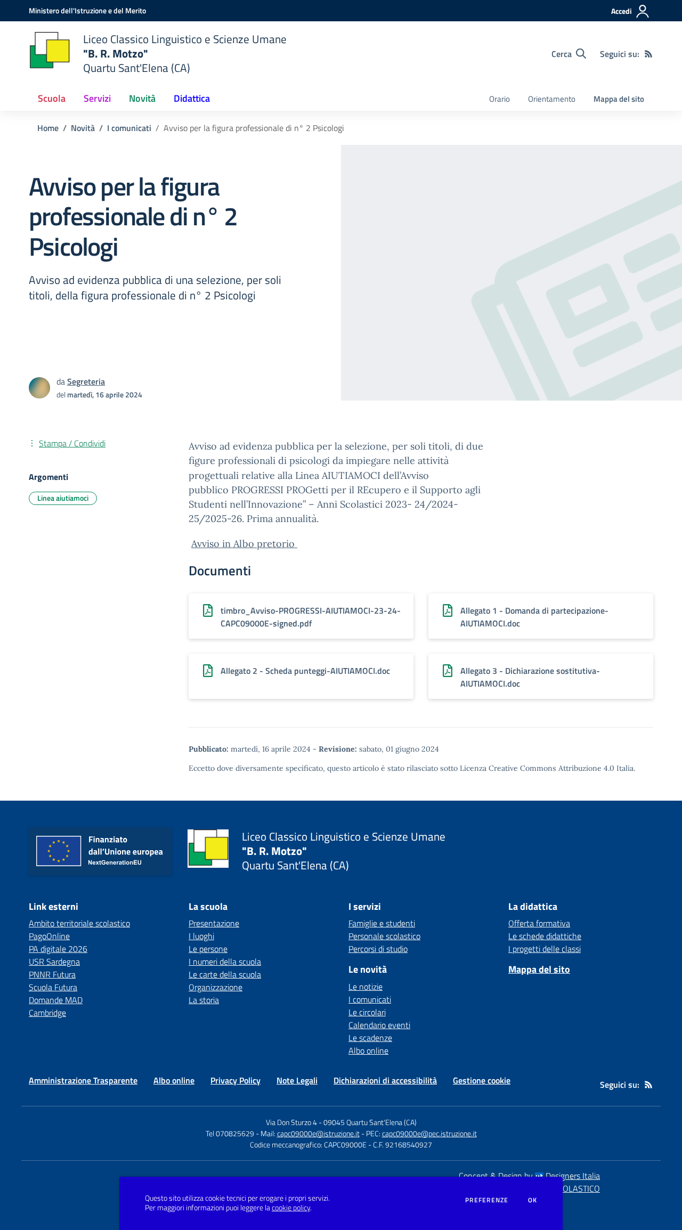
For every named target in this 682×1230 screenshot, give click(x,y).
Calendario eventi (379, 1025)
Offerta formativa (539, 923)
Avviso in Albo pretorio (244, 543)
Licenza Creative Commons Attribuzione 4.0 (537, 768)
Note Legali (297, 1080)
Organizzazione (215, 987)
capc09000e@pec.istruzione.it (429, 1133)
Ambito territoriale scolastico (79, 923)
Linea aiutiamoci (62, 497)
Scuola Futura (53, 987)
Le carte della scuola (225, 974)
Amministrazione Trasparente (83, 1080)
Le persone (208, 948)
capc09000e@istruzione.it (318, 1133)
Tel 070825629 (230, 1133)
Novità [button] (142, 98)
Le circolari (367, 1012)
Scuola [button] (52, 98)
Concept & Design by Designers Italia (529, 1175)
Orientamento (551, 99)
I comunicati (129, 127)
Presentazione (214, 923)
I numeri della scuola (225, 961)
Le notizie (365, 986)
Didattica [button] (192, 98)
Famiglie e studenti (381, 923)
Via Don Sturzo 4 (291, 1122)
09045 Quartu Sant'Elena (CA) (370, 1122)
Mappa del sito (619, 99)
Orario (499, 99)
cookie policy (291, 1207)
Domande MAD (56, 999)
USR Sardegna (54, 961)
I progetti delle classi (544, 948)
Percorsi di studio (378, 948)
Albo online (368, 1050)
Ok (533, 1200)
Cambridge (47, 1012)
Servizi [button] (97, 98)
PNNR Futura (52, 974)
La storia (204, 999)
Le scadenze (370, 1037)
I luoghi (201, 936)
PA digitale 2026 (58, 948)
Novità (83, 127)
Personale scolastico (384, 936)
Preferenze (486, 1200)
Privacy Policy (235, 1080)
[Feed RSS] (648, 54)
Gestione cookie (481, 1080)
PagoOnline (49, 936)
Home (48, 127)
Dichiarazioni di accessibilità (385, 1080)
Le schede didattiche (544, 936)
